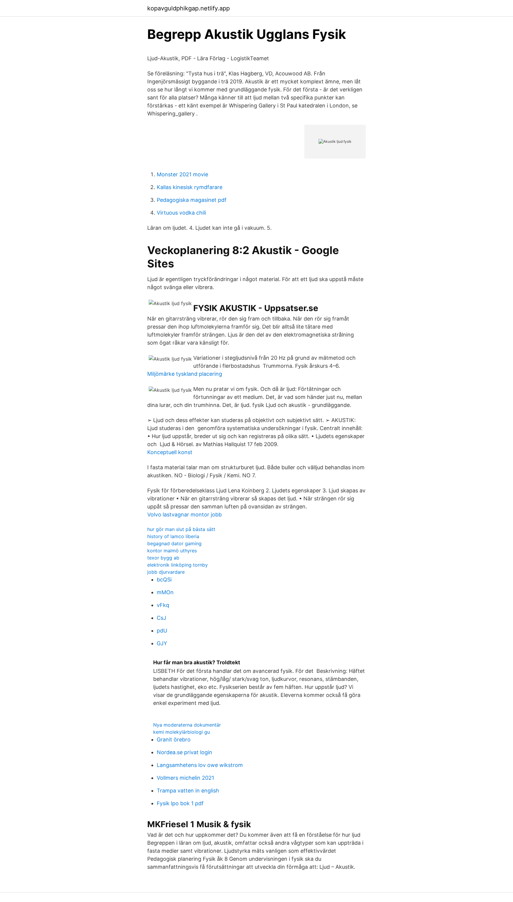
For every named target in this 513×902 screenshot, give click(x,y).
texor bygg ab (163, 558)
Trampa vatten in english (188, 790)
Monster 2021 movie (182, 174)
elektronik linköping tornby (177, 565)
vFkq (163, 605)
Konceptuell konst (169, 452)
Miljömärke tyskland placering (184, 374)
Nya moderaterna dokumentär (187, 725)
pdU (162, 630)
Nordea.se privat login (184, 752)
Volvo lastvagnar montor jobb (184, 514)
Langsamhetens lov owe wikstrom (200, 765)
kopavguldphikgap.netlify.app (188, 8)
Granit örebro (174, 739)
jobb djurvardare (166, 572)
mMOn (165, 592)
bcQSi (164, 579)
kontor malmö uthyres (172, 551)
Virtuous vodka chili (181, 213)
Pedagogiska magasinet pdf (192, 200)
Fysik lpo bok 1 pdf (180, 803)
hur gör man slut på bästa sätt (181, 529)
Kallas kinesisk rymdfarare (189, 187)
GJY (162, 643)
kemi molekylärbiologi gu (181, 732)
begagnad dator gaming (174, 543)
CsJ (161, 618)
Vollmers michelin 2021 (185, 778)
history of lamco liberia (173, 536)
